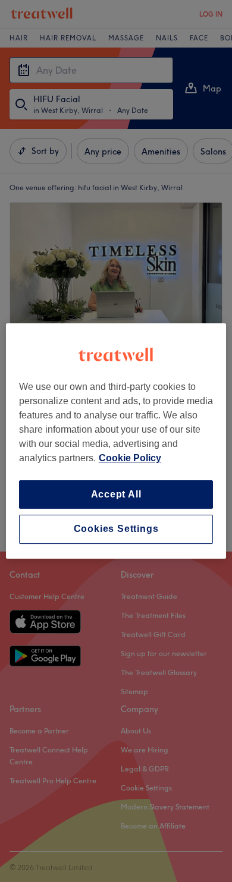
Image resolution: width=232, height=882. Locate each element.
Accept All (116, 494)
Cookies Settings (116, 529)
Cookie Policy (130, 458)
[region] (116, 441)
